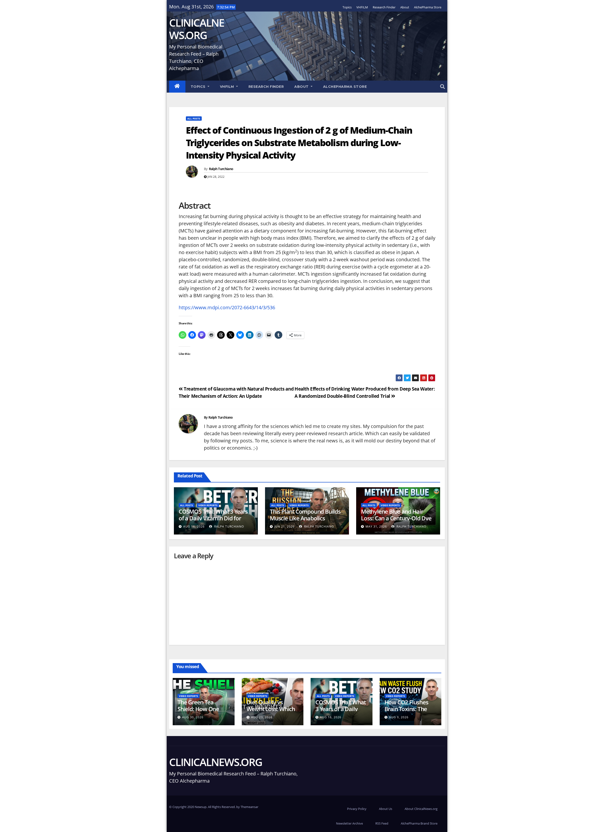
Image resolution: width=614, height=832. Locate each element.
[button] (442, 86)
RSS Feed (381, 823)
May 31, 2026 (376, 526)
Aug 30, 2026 (192, 717)
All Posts (193, 118)
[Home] (177, 87)
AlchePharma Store (427, 7)
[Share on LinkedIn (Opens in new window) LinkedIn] (250, 335)
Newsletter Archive (349, 823)
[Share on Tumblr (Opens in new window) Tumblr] (278, 335)
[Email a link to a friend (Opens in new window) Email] (269, 335)
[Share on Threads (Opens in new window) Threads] (221, 335)
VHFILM (362, 7)
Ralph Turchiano (221, 168)
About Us (385, 809)
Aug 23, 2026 (261, 717)
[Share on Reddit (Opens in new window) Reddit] (259, 335)
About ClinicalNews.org (421, 809)
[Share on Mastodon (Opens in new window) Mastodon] (202, 335)
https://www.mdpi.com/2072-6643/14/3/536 (227, 307)
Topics (347, 7)
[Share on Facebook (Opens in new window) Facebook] (192, 335)
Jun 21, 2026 (284, 526)
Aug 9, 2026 (398, 717)
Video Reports (208, 505)
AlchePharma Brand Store (419, 823)
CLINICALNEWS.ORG (196, 28)
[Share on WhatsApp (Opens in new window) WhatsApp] (182, 335)
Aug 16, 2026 (194, 526)
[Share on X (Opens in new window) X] (230, 335)
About (404, 7)
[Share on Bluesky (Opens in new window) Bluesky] (240, 335)
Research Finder (384, 7)
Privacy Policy (356, 809)
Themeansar (249, 807)
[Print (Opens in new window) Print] (211, 335)
